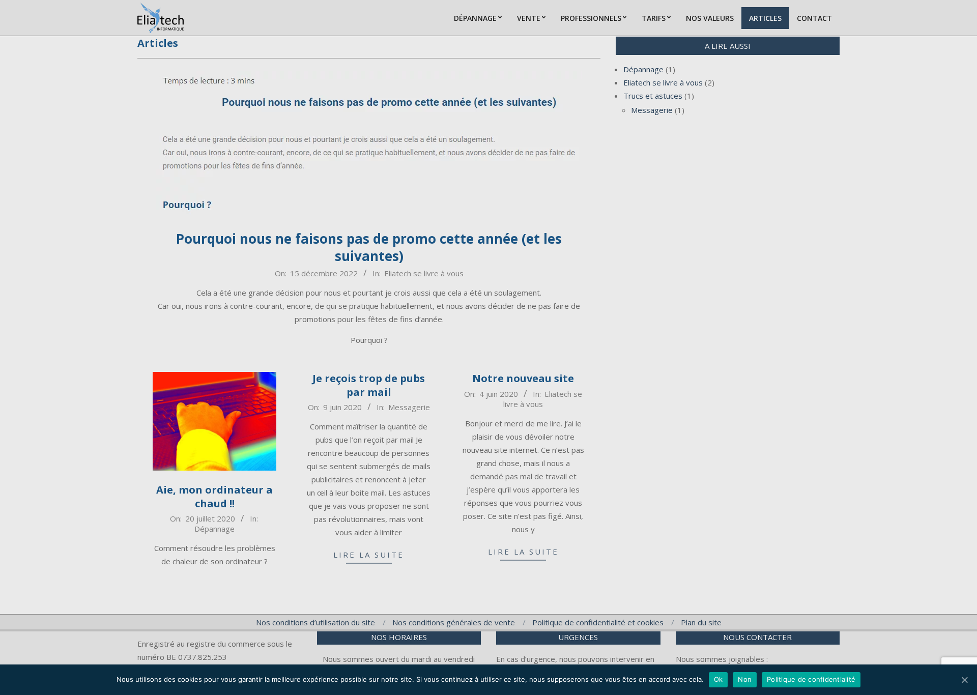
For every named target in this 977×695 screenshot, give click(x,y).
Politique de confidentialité (811, 679)
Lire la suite (368, 554)
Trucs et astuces (652, 96)
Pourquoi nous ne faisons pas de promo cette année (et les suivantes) (369, 247)
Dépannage (214, 529)
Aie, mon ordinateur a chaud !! (214, 496)
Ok (718, 679)
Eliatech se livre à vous (424, 273)
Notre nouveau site (523, 378)
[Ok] (964, 680)
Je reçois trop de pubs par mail (368, 385)
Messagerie (409, 407)
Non (745, 679)
